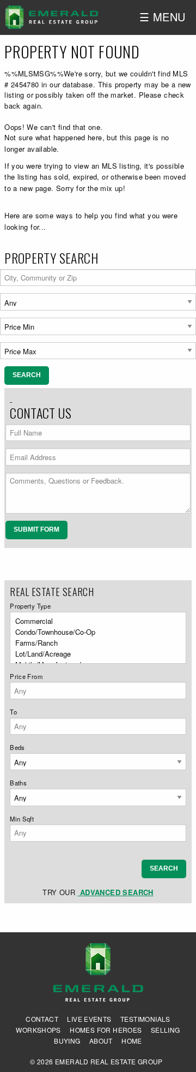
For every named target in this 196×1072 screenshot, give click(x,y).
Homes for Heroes (106, 1030)
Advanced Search (115, 892)
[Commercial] (94, 621)
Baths (18, 782)
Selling (165, 1030)
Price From (26, 676)
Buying (67, 1041)
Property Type (30, 605)
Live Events (89, 1019)
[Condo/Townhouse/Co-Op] (94, 632)
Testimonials (145, 1019)
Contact (42, 1019)
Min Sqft (22, 818)
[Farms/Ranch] (94, 643)
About (101, 1041)
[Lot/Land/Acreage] (94, 653)
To (13, 711)
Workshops (38, 1030)
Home (131, 1041)
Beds (17, 747)
